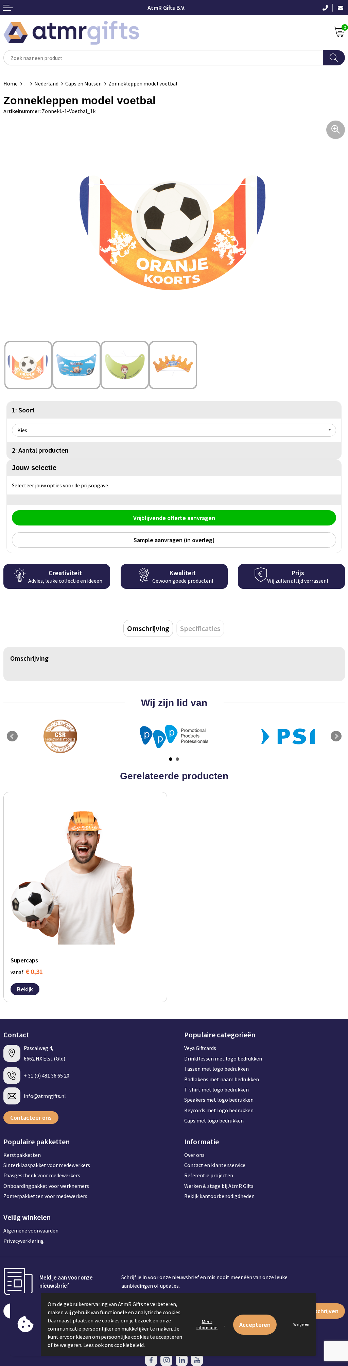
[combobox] (163, 57)
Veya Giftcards (200, 1048)
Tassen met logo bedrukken (216, 1068)
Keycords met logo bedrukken (219, 1110)
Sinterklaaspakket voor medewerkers (46, 1165)
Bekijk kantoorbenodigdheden (219, 1196)
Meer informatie (207, 1324)
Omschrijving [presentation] (148, 628)
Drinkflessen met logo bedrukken (223, 1058)
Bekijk (25, 989)
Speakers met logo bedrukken (219, 1099)
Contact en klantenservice (214, 1165)
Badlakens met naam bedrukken (221, 1079)
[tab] (148, 628)
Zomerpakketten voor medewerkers (45, 1196)
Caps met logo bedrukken (214, 1120)
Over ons (194, 1154)
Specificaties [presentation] (200, 628)
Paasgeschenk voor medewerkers (41, 1175)
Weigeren (301, 1324)
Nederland (46, 83)
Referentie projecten (208, 1175)
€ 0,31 (27, 971)
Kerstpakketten (22, 1154)
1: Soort (23, 410)
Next (336, 736)
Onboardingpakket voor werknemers (46, 1185)
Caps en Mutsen (83, 83)
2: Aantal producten (40, 450)
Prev (12, 736)
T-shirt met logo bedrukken (216, 1089)
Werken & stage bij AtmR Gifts (219, 1185)
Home (10, 83)
